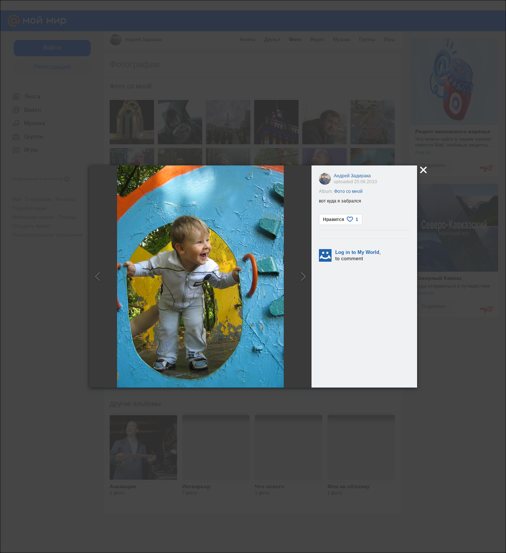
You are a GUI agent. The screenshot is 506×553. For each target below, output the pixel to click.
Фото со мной (348, 191)
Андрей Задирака (352, 175)
